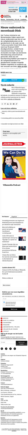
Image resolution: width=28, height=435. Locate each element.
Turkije (3, 75)
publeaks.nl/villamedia (14, 99)
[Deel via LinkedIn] (7, 103)
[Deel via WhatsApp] (10, 103)
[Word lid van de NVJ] (14, 9)
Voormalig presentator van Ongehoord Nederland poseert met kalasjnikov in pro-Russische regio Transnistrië (13, 222)
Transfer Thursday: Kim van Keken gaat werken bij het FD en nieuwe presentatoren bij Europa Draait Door (10, 248)
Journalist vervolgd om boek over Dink (12, 124)
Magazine (6, 324)
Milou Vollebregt (5, 390)
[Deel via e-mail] (13, 103)
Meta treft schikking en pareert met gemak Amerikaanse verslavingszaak (8, 230)
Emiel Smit (3, 402)
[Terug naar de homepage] (6, 16)
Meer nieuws (6, 285)
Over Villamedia (8, 320)
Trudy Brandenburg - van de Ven (10, 21)
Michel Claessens (5, 396)
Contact (6, 331)
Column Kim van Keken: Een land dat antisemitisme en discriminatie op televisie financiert (10, 258)
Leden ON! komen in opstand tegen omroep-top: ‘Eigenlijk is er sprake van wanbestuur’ (10, 238)
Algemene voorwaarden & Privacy (14, 429)
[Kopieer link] (16, 103)
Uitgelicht (14, 216)
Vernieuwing (10, 19)
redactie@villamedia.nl (6, 384)
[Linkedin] (15, 349)
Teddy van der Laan (5, 404)
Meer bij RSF (22, 66)
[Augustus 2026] (14, 144)
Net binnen (5, 216)
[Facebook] (10, 349)
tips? (7, 387)
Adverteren (7, 322)
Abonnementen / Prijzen (11, 327)
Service (5, 318)
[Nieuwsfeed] (2, 349)
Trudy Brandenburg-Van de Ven (8, 394)
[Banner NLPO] (14, 2)
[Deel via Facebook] (5, 103)
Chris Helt (3, 388)
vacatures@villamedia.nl (7, 408)
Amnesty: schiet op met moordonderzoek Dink (13, 112)
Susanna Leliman (5, 361)
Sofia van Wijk (4, 400)
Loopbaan (23, 19)
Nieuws (3, 19)
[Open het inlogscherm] (26, 16)
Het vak (17, 19)
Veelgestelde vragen (10, 329)
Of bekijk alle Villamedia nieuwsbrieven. (15, 338)
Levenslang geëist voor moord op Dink (12, 118)
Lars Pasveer (4, 392)
